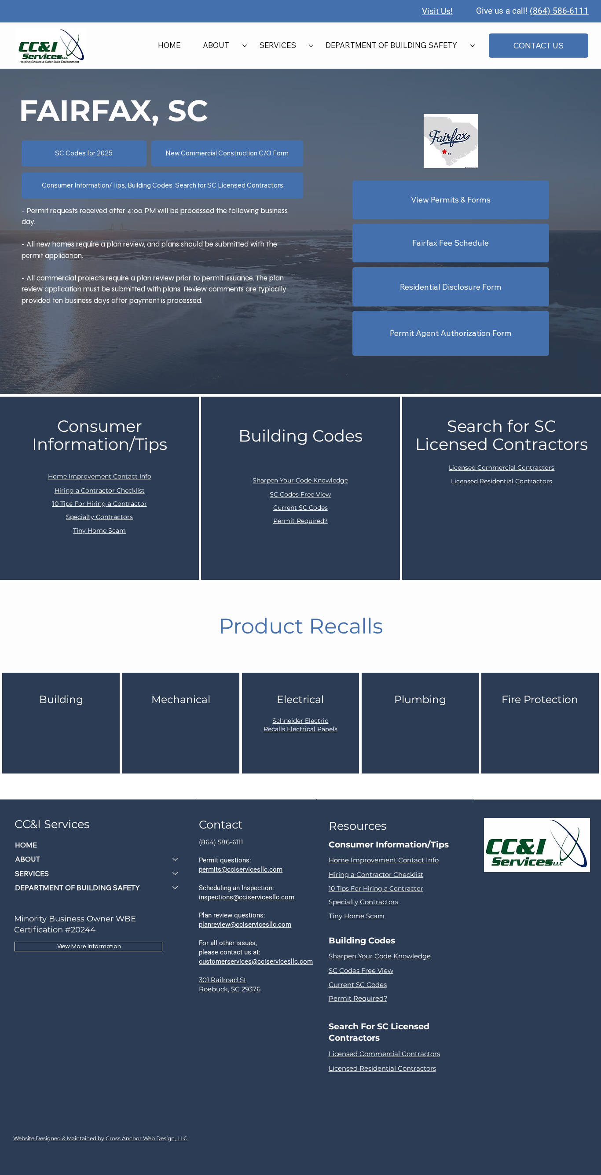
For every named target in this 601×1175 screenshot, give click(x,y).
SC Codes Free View (300, 494)
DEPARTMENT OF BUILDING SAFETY (77, 887)
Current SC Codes (300, 508)
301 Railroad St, (223, 980)
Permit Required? (300, 521)
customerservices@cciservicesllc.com (256, 961)
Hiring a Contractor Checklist (100, 490)
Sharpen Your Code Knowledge (300, 480)
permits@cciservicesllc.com (240, 869)
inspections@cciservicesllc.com (246, 897)
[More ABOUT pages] (244, 46)
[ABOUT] (176, 859)
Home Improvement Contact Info (99, 476)
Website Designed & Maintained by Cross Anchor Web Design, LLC (100, 1138)
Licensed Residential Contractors (501, 481)
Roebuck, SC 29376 (229, 989)
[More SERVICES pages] (311, 46)
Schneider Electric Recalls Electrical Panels (300, 725)
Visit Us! (437, 11)
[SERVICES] (176, 873)
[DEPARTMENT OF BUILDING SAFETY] (176, 887)
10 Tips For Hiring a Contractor (99, 504)
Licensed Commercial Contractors (501, 467)
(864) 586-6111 (559, 11)
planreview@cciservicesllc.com (245, 924)
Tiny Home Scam (99, 530)
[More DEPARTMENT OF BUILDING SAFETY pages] (472, 46)
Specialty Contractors (99, 517)
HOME (26, 844)
